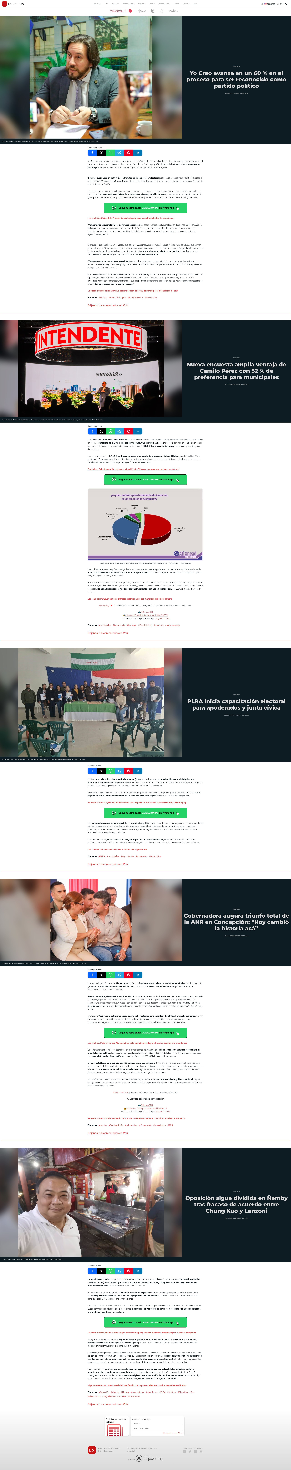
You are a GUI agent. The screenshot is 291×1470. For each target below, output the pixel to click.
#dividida (115, 1392)
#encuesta (158, 625)
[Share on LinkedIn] (137, 153)
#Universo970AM (133, 615)
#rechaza (121, 1396)
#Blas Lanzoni (94, 1396)
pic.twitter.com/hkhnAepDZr (154, 1108)
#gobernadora (131, 1125)
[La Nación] (13, 4)
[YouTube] (201, 1451)
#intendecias (152, 1392)
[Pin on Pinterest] (128, 153)
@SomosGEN (147, 612)
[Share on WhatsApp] (110, 153)
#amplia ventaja (172, 625)
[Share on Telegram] (119, 153)
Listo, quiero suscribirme (173, 1433)
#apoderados (141, 856)
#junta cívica (155, 856)
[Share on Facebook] (92, 153)
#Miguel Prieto (108, 1396)
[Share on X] (101, 153)
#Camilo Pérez (145, 625)
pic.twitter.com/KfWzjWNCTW (154, 615)
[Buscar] (286, 4)
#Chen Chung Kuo (186, 1392)
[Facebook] (184, 1451)
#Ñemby (125, 1392)
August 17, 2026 (163, 1111)
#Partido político (135, 297)
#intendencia (119, 625)
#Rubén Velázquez (117, 297)
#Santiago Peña (116, 1125)
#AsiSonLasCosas (121, 1092)
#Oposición (104, 1392)
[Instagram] (195, 1451)
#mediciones (134, 1396)
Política (236, 66)
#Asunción (132, 625)
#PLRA (102, 856)
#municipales (105, 625)
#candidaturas (137, 1392)
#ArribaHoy (104, 605)
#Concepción (145, 1125)
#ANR (170, 1125)
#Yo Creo (103, 297)
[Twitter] (190, 1451)
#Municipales (150, 297)
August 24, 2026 (163, 618)
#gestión (103, 1125)
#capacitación (127, 856)
